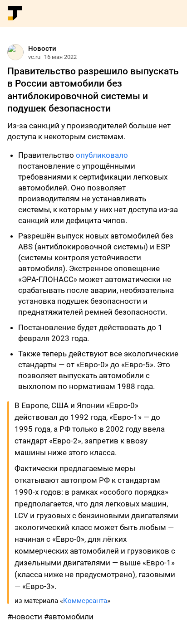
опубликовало (102, 155)
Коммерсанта (85, 601)
